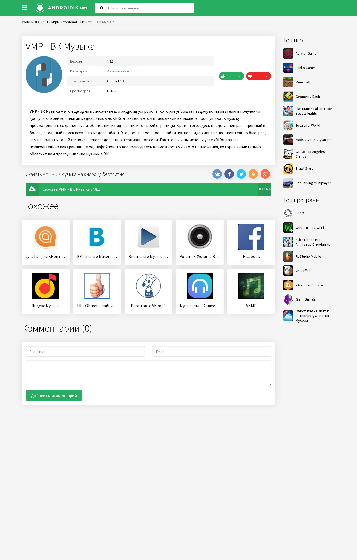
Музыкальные (118, 71)
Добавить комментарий (54, 395)
